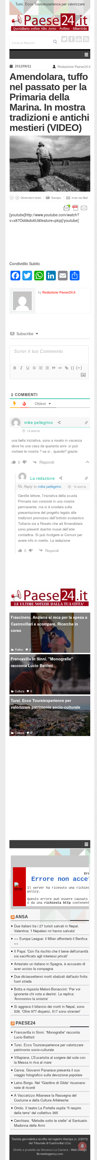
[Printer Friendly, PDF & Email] (75, 207)
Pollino (19, 649)
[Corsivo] (21, 368)
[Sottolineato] (27, 368)
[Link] (66, 368)
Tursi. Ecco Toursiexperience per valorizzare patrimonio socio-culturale (50, 6)
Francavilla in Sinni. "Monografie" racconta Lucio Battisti (42, 662)
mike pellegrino (49, 486)
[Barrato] (34, 368)
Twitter (64, 39)
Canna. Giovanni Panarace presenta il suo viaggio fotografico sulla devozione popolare (48, 1072)
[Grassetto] (14, 368)
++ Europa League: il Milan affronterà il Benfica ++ (50, 941)
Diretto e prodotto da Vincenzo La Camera (40, 1149)
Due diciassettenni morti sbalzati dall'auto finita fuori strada (50, 979)
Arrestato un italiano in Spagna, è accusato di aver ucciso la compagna (49, 966)
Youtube (79, 39)
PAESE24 (25, 1023)
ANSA (21, 916)
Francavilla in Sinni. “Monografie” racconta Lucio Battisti (47, 1035)
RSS (86, 39)
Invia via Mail (80, 198)
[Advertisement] (49, 780)
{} (73, 368)
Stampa (56, 198)
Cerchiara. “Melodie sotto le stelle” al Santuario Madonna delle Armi (50, 1123)
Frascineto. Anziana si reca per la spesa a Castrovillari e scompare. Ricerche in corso (49, 623)
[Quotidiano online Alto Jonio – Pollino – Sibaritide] (49, 22)
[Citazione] (53, 368)
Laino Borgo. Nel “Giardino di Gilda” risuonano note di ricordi (49, 1085)
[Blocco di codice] (60, 368)
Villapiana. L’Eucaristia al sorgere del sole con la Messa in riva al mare (49, 1060)
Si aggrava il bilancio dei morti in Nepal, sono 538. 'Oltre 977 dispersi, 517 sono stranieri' (49, 1009)
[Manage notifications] (82, 1146)
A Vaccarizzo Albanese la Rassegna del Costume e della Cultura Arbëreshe (45, 1098)
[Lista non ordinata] (47, 368)
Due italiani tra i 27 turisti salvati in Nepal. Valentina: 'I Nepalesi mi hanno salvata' (46, 928)
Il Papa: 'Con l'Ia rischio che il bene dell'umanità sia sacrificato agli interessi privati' (51, 953)
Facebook (71, 39)
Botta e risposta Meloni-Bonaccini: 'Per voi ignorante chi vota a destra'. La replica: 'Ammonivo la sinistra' (47, 993)
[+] (79, 368)
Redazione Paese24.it (74, 67)
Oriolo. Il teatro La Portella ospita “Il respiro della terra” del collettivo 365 (47, 1110)
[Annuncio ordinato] (40, 368)
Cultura (19, 691)
